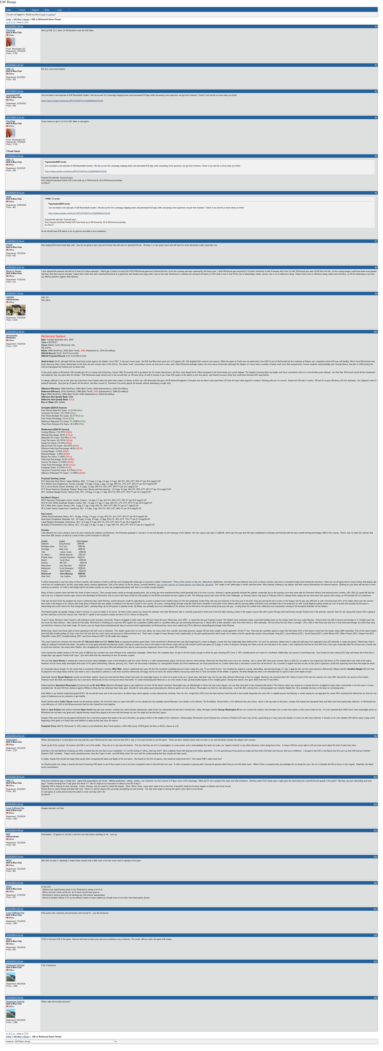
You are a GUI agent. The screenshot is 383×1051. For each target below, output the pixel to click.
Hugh (8, 197)
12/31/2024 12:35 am (15, 331)
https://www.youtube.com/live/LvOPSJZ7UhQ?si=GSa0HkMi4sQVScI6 (72, 101)
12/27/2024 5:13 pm (14, 91)
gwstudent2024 (13, 95)
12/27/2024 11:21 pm (15, 117)
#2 (376, 65)
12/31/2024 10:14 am (15, 736)
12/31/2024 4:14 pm (14, 856)
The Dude (10, 30)
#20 (375, 998)
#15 (375, 856)
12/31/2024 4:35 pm (14, 998)
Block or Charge (13, 271)
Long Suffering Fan (15, 808)
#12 (375, 777)
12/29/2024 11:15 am (15, 241)
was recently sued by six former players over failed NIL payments (185, 584)
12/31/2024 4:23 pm (14, 883)
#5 (376, 156)
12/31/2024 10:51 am (15, 777)
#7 (376, 241)
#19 (375, 961)
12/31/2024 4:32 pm (14, 961)
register (51, 14)
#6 (376, 193)
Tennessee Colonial (15, 965)
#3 (376, 91)
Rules (47, 10)
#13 (375, 804)
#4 (376, 117)
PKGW (9, 245)
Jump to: (10, 1041)
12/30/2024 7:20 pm (14, 293)
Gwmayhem (11, 740)
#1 (376, 26)
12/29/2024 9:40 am (14, 156)
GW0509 (10, 297)
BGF (8, 834)
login (43, 14)
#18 (375, 935)
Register (35, 10)
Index (8, 10)
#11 (375, 736)
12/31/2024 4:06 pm (14, 830)
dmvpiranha (11, 335)
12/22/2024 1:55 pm (14, 26)
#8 (376, 267)
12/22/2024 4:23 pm (14, 65)
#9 (376, 293)
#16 (375, 883)
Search (22, 10)
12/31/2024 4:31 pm (14, 935)
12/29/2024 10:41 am (15, 193)
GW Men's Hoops (21, 19)
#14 (375, 830)
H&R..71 (10, 69)
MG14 (9, 860)
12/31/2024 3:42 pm (14, 804)
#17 (375, 909)
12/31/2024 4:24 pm (14, 909)
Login (59, 10)
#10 (375, 331)
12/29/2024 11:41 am (15, 267)
